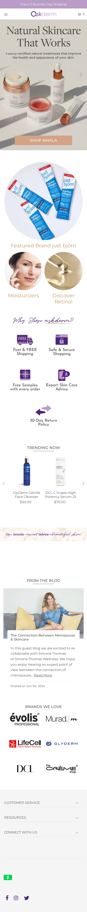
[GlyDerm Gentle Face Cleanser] (26, 471)
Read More (43, 675)
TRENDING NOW (43, 447)
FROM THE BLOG (43, 580)
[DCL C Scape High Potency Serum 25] (61, 471)
